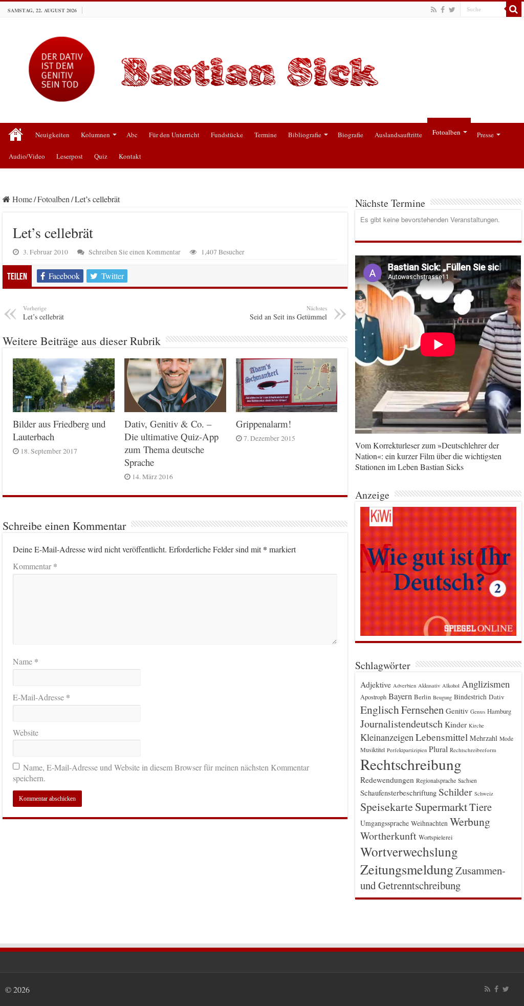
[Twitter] (452, 10)
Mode (506, 738)
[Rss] (434, 10)
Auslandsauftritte (398, 134)
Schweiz (483, 793)
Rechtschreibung (411, 764)
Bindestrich (470, 696)
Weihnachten (429, 823)
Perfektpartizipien (407, 750)
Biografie (350, 134)
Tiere (480, 807)
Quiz (100, 156)
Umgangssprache (384, 823)
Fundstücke (227, 134)
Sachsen (467, 780)
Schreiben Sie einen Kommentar (135, 251)
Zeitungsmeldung (406, 869)
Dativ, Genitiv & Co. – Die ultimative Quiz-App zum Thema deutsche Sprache (171, 442)
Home (21, 199)
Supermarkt (441, 806)
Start (16, 133)
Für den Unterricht (174, 134)
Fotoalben (446, 132)
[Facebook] (443, 10)
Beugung (442, 697)
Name (25, 661)
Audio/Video (27, 156)
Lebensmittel (442, 737)
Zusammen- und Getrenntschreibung (433, 877)
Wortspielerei (435, 837)
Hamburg (499, 711)
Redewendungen (387, 780)
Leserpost (69, 156)
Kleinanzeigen (386, 737)
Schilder (455, 792)
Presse (485, 134)
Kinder (456, 724)
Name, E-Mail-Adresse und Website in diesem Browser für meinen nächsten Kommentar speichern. (161, 772)
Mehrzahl (483, 738)
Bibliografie (304, 134)
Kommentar (35, 566)
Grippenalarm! (263, 423)
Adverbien (404, 685)
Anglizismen (486, 683)
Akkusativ (429, 685)
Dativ (497, 696)
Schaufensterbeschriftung (398, 793)
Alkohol (451, 685)
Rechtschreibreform (473, 750)
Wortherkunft (388, 836)
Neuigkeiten (52, 134)
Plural (438, 749)
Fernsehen (422, 709)
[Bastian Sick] (262, 67)
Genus (477, 711)
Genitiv (457, 710)
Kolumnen (95, 134)
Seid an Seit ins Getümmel (288, 313)
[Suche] (513, 9)
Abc (132, 134)
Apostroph (373, 697)
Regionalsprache (436, 780)
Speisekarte (386, 806)
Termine (265, 134)
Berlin (422, 696)
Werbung (470, 821)
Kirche (476, 725)
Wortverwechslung (409, 851)
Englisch (379, 709)
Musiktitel (372, 749)
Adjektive (375, 684)
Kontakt (130, 156)
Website (25, 732)
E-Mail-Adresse (41, 697)
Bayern (400, 696)
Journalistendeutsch (401, 724)
